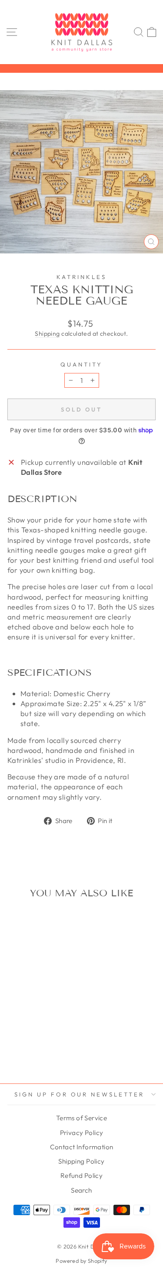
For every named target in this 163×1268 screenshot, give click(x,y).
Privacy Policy (81, 1133)
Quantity (81, 364)
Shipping (47, 333)
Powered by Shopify (81, 1260)
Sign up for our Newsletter (79, 1094)
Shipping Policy (81, 1161)
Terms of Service (81, 1118)
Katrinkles (81, 276)
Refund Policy (81, 1175)
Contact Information (81, 1147)
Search (81, 1190)
